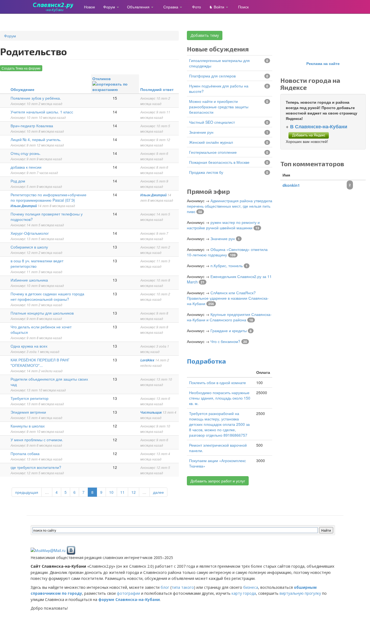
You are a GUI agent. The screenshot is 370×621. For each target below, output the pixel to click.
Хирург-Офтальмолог (30, 233)
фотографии (128, 593)
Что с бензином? (225, 341)
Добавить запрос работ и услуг (217, 480)
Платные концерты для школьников (42, 313)
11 (122, 492)
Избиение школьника (29, 280)
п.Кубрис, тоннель (226, 265)
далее (158, 492)
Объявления (139, 6)
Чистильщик (151, 412)
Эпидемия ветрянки (28, 412)
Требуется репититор (29, 398)
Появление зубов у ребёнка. (36, 98)
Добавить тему (204, 35)
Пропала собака (25, 453)
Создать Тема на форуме (21, 68)
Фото (196, 6)
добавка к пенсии (26, 167)
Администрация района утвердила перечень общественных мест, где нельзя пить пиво (229, 206)
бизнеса (250, 587)
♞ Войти (217, 6)
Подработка (206, 361)
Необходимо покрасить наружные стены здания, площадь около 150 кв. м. (219, 398)
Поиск (243, 6)
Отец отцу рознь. (26, 153)
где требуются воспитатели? (36, 467)
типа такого (182, 587)
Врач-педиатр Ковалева (32, 125)
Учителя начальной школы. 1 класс (42, 112)
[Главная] (55, 7)
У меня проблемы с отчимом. (37, 439)
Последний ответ (157, 89)
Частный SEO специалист (212, 122)
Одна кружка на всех (29, 346)
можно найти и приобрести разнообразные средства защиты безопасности (218, 107)
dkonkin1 (291, 185)
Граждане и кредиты (228, 330)
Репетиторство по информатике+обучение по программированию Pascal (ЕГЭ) (48, 197)
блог (165, 587)
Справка (171, 6)
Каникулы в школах (28, 426)
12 (133, 492)
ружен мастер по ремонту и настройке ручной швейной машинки (223, 225)
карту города (244, 593)
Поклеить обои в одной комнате (217, 382)
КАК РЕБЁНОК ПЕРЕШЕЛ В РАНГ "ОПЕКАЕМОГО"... (40, 362)
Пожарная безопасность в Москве (219, 162)
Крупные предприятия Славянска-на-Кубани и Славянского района (229, 317)
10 (111, 492)
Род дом (18, 181)
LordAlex (147, 360)
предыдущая (26, 492)
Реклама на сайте (323, 63)
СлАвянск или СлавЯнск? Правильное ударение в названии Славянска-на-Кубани (228, 298)
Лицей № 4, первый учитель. (36, 139)
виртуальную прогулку (300, 593)
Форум (109, 6)
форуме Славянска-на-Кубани (129, 599)
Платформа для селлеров (212, 76)
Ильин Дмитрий (24, 206)
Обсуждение (22, 89)
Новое (89, 6)
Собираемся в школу (29, 247)
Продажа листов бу (206, 172)
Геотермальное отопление (213, 152)
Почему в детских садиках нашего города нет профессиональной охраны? (47, 296)
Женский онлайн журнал (211, 142)
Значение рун (201, 132)
